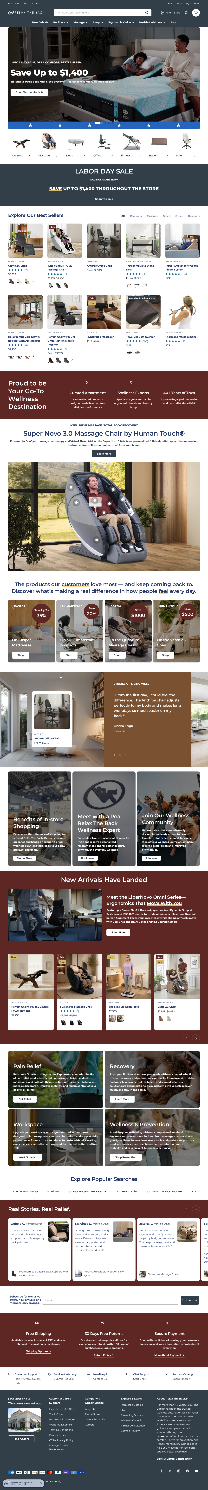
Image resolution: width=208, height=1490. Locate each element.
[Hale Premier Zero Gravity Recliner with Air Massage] (25, 312)
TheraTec (114, 1002)
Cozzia (64, 1002)
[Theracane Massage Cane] (182, 312)
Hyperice (92, 332)
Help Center (175, 3)
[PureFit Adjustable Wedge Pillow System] (182, 241)
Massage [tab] (152, 216)
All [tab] (123, 216)
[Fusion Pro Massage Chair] (79, 976)
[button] (95, 123)
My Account (193, 3)
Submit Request (64, 1378)
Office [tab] (179, 216)
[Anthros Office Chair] (104, 241)
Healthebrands (174, 332)
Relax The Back (174, 261)
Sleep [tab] (166, 216)
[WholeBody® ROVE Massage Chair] (64, 241)
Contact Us (100, 1378)
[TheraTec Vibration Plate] (128, 976)
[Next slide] (117, 123)
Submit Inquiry (182, 1378)
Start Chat (139, 1378)
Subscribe (189, 1300)
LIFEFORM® (132, 332)
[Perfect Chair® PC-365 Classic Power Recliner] (31, 976)
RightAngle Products (138, 261)
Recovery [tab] (194, 216)
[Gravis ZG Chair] (25, 241)
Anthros (92, 261)
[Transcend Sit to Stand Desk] (143, 241)
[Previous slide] (91, 123)
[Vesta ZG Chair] (177, 976)
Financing (14, 3)
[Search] (147, 13)
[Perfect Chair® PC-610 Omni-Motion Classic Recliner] (64, 312)
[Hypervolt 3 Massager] (104, 312)
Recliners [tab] (136, 216)
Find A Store (31, 3)
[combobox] (102, 12)
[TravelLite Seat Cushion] (143, 312)
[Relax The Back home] (26, 13)
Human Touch (16, 261)
